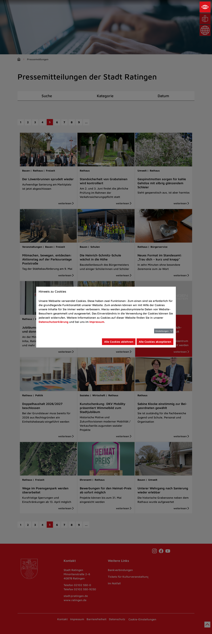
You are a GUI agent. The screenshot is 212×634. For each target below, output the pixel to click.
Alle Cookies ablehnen (118, 341)
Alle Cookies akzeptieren (155, 341)
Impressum (96, 321)
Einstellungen (162, 331)
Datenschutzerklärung (53, 321)
